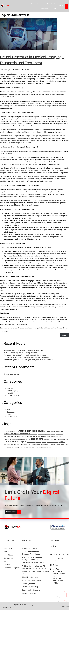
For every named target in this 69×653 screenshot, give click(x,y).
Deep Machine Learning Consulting (44, 436)
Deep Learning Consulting (49, 434)
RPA (61, 442)
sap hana (20, 444)
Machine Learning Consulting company (36, 442)
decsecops (40, 434)
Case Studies (51, 4)
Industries (44, 8)
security (25, 444)
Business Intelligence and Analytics (17, 434)
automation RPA (57, 431)
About (30, 4)
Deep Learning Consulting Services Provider (24, 436)
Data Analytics (33, 434)
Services (40, 4)
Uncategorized (12, 395)
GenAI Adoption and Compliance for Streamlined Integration (24, 350)
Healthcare (37, 438)
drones (15, 439)
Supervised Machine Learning (57, 444)
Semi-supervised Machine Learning (36, 444)
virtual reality (38, 447)
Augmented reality (48, 431)
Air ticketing (15, 431)
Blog (8, 388)
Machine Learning (62, 439)
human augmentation (49, 439)
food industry (27, 439)
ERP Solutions (20, 439)
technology (16, 447)
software (47, 444)
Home (23, 4)
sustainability (10, 447)
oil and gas (57, 442)
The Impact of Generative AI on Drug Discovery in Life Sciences (25, 355)
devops (55, 436)
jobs (55, 439)
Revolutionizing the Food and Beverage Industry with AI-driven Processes (28, 360)
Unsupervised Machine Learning (27, 447)
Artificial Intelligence (31, 431)
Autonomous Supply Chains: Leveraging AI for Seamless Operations (26, 357)
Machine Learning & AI (15, 441)
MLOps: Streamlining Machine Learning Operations (21, 353)
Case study (11, 391)
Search (6, 332)
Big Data (63, 431)
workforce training (46, 447)
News (9, 393)
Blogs (54, 8)
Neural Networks (51, 442)
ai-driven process (8, 431)
